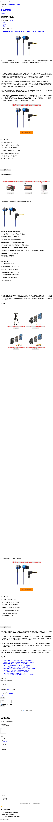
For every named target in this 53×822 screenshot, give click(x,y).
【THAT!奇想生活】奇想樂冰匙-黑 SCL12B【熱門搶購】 (16, 667)
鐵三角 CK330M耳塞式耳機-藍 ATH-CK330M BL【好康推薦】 (24, 31)
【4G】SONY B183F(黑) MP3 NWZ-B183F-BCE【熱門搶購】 (17, 665)
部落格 (4, 24)
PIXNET (16, 803)
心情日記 (11, 20)
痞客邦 (7, 689)
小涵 (2, 682)
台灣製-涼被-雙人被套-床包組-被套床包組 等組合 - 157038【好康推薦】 (19, 662)
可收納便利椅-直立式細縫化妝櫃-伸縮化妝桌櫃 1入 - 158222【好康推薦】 (19, 668)
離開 (7, 819)
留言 (11, 689)
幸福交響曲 (6, 10)
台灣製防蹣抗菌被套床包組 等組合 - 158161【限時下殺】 (16, 663)
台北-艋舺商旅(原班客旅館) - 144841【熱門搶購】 (14, 673)
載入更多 (2, 697)
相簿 (4, 22)
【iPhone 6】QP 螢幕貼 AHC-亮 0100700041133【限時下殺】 (17, 670)
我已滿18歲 (3, 819)
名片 (4, 26)
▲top (2, 695)
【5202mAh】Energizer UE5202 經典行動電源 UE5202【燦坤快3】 (18, 660)
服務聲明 (38, 803)
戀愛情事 (11, 693)
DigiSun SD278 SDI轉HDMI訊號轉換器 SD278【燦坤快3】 (16, 671)
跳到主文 (3, 13)
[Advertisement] (26, 771)
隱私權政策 (34, 803)
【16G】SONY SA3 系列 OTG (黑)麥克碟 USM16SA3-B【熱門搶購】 (18, 674)
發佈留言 (2, 705)
